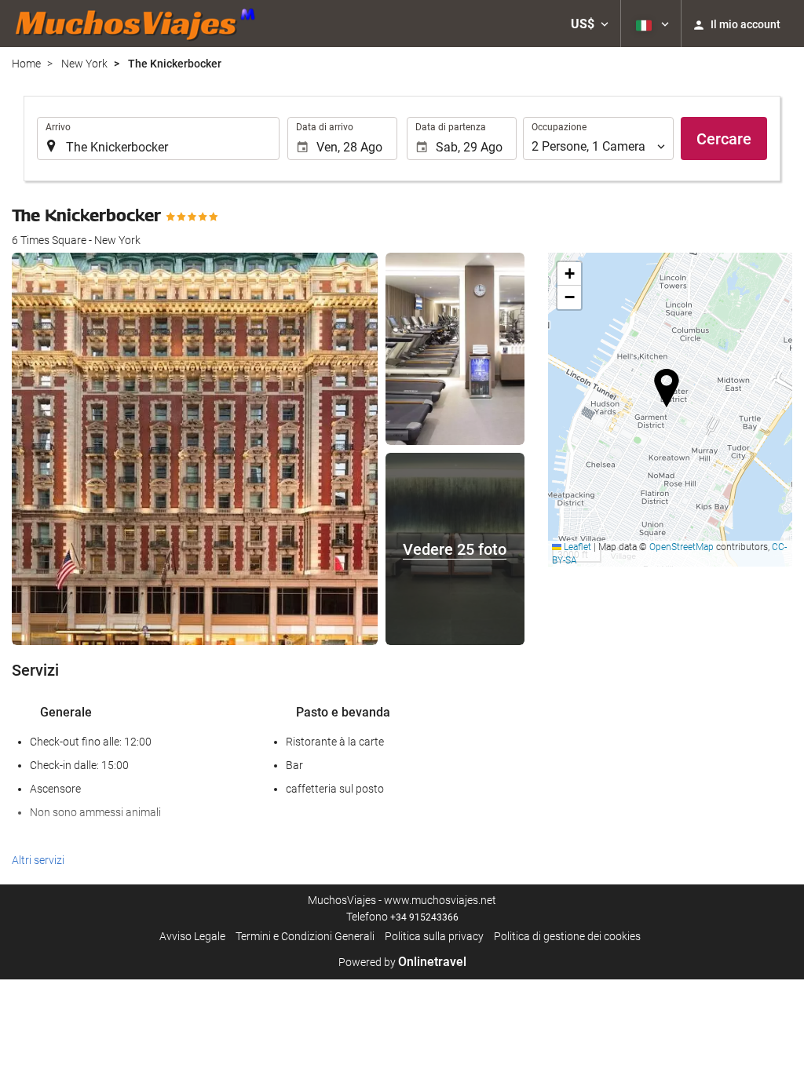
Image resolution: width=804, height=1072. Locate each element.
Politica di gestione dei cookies (567, 936)
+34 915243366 (424, 917)
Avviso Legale (192, 936)
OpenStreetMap (681, 546)
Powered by (402, 962)
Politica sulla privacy (434, 936)
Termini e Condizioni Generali (305, 936)
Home (26, 63)
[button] (589, 23)
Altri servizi (38, 860)
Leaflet (576, 546)
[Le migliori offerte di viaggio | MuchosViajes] (140, 23)
